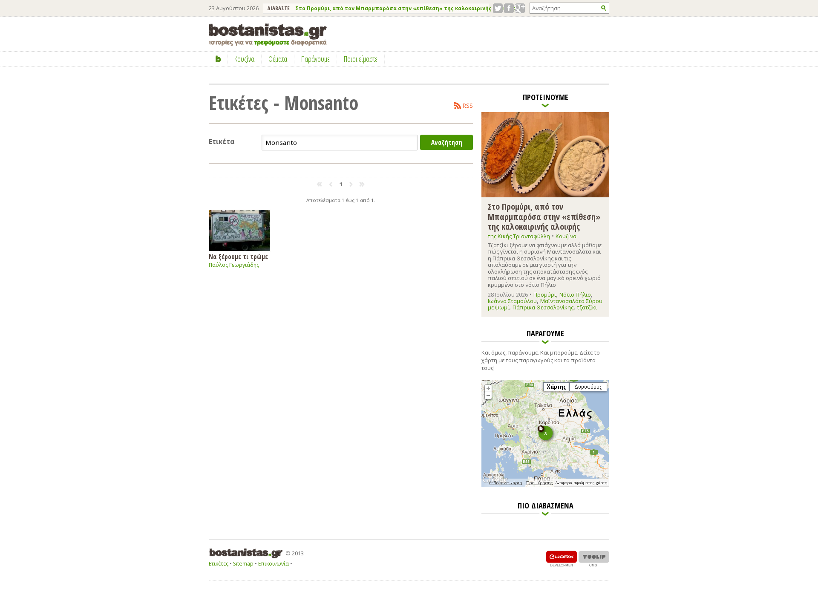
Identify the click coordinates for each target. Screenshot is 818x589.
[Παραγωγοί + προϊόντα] (545, 485)
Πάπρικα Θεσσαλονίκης (543, 307)
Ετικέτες (218, 563)
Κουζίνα (566, 236)
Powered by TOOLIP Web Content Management (594, 558)
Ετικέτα (222, 142)
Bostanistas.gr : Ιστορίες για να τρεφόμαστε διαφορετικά (268, 34)
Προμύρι (544, 294)
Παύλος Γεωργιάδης (234, 265)
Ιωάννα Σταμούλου (512, 301)
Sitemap (243, 563)
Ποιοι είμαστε (360, 59)
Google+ (520, 8)
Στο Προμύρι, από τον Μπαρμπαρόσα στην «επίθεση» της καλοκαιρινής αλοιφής (405, 8)
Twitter (498, 8)
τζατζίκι (587, 307)
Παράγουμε (315, 59)
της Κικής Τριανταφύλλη (519, 236)
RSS (468, 106)
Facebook (509, 8)
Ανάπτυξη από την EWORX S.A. (561, 558)
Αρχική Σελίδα (218, 59)
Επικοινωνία (273, 563)
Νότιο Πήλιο (575, 294)
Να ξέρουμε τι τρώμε (238, 256)
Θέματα (277, 59)
